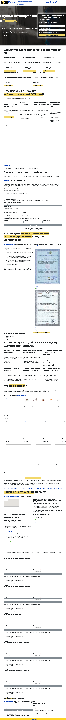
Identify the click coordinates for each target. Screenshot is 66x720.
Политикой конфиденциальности (21, 555)
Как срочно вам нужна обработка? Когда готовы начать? (15, 212)
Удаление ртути (32, 188)
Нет (5, 191)
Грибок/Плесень (36, 185)
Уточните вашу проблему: (44, 19)
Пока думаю (39, 214)
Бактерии (58, 20)
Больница (38, 200)
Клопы (11, 184)
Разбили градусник (53, 22)
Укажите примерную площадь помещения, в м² (13, 202)
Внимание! (7, 166)
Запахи (46, 22)
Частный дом (13, 200)
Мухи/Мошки (18, 185)
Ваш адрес (6, 220)
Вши (9, 185)
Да (8, 191)
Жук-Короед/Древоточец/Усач (45, 184)
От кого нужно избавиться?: (9, 182)
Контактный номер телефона (45, 28)
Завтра (11, 214)
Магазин (18, 200)
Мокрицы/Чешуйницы (26, 185)
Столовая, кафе (25, 200)
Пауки (56, 185)
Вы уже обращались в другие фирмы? (11, 190)
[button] (13, 489)
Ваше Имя (41, 24)
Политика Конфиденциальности (39, 585)
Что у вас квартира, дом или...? (10, 199)
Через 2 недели (25, 214)
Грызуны (48, 20)
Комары (20, 184)
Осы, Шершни (56, 184)
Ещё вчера (7, 214)
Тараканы (7, 184)
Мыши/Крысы (26, 184)
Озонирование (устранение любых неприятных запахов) (16, 188)
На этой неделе (18, 214)
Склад (43, 200)
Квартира (7, 200)
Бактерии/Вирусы (44, 185)
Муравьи (36, 184)
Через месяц (32, 214)
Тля (10, 186)
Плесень (42, 22)
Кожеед (6, 186)
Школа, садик (32, 200)
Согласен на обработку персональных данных (49, 32)
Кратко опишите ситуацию (9, 206)
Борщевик (53, 20)
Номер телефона (46, 220)
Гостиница (48, 200)
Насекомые (42, 20)
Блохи (6, 185)
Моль (13, 185)
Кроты (31, 184)
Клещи (15, 184)
